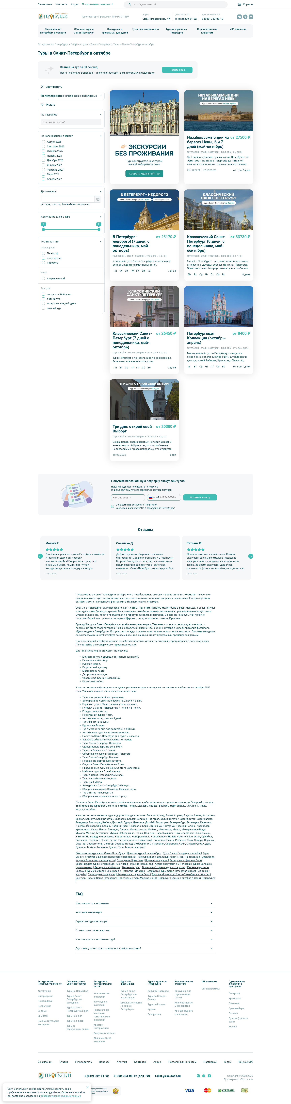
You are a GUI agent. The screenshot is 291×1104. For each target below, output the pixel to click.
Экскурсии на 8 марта (107, 867)
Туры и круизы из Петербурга (176, 31)
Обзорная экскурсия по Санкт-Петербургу (100, 853)
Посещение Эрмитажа (130, 860)
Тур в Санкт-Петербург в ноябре (182, 853)
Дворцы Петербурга (147, 870)
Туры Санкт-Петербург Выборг (178, 870)
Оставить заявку (200, 497)
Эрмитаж (43, 1016)
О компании (45, 4)
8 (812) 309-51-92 (186, 18)
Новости (104, 1061)
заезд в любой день (59, 294)
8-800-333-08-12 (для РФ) (132, 1076)
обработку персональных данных (61, 1095)
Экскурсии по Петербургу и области (53, 31)
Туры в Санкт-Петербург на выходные (74, 999)
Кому (44, 272)
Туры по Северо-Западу (157, 998)
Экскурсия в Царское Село (186, 860)
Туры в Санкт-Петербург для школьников (129, 994)
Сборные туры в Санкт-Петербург (84, 31)
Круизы (152, 1009)
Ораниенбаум (236, 1008)
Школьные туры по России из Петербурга (131, 1006)
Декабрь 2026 (55, 160)
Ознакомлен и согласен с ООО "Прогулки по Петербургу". (145, 506)
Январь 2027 (54, 165)
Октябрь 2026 (55, 151)
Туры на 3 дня (74, 1016)
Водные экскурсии (156, 860)
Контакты (62, 4)
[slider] (43, 229)
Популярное (47, 247)
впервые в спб (56, 278)
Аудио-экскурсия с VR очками (173, 863)
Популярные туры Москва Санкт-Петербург (143, 878)
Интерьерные (45, 996)
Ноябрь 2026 (54, 155)
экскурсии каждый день (61, 303)
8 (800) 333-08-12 (212, 18)
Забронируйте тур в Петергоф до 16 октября (102, 863)
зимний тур (54, 308)
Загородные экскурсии (100, 1003)
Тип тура (45, 288)
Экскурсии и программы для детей (115, 31)
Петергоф (52, 253)
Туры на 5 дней (75, 1020)
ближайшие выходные (75, 204)
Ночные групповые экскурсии (48, 1023)
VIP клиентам (238, 29)
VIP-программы (211, 988)
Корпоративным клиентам (207, 31)
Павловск (234, 1003)
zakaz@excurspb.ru (168, 1076)
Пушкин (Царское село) (238, 1020)
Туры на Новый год (141, 863)
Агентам (122, 1061)
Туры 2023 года (95, 870)
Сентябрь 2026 (55, 146)
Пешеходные (45, 1001)
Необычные (44, 1006)
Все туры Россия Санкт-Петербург (96, 878)
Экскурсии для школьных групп (157, 856)
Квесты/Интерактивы (101, 1027)
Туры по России (156, 1004)
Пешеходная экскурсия (101, 874)
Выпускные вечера (104, 1033)
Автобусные (44, 991)
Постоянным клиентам (182, 1061)
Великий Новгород (158, 991)
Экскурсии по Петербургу (53, 44)
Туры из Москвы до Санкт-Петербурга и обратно (180, 874)
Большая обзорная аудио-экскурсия (163, 867)
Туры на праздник (189, 856)
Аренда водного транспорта (184, 1013)
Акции (74, 4)
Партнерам (210, 1061)
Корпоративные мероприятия (184, 1004)
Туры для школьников (145, 29)
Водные (42, 1011)
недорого (52, 262)
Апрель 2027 (54, 179)
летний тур (53, 298)
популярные (54, 258)
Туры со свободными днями (78, 1028)
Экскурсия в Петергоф (119, 870)
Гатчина (233, 1013)
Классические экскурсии (101, 995)
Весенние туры (131, 867)
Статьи (64, 1061)
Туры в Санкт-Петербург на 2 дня (77, 1009)
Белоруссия (154, 1014)
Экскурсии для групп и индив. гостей (183, 994)
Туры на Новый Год (77, 991)
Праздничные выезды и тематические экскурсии (102, 1015)
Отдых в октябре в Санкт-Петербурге (193, 878)
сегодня (45, 204)
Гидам (227, 1061)
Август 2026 (54, 141)
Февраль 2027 (55, 169)
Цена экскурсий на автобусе (144, 853)
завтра (56, 204)
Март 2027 (53, 174)
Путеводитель (83, 1061)
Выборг (233, 1026)
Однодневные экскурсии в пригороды (237, 983)
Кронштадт (235, 998)
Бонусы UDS (246, 1061)
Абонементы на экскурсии (102, 1040)
